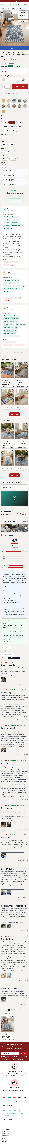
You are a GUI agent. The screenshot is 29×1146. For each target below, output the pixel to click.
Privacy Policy (4, 1057)
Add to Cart (20, 86)
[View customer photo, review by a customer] (5, 528)
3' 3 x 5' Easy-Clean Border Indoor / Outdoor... (21, 382)
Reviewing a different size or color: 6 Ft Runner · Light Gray (14, 971)
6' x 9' (12, 126)
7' (8, 151)
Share (16, 93)
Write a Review (15, 657)
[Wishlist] (25, 4)
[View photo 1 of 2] (3, 824)
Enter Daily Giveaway (8, 1123)
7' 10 (4, 166)
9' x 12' (13, 130)
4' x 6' (19, 122)
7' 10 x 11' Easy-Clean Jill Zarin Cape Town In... (6, 443)
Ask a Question (6, 93)
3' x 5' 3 (12, 122)
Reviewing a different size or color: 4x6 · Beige (12, 796)
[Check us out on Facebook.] (3, 1141)
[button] (14, 13)
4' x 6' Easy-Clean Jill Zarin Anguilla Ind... (21, 443)
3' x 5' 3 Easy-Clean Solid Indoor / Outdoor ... (21, 409)
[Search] (4, 4)
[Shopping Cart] (27, 4)
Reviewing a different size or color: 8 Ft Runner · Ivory (14, 675)
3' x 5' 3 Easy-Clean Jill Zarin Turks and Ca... (6, 1036)
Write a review (18, 60)
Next (24, 1009)
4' (3, 151)
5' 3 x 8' (5, 126)
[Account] (23, 4)
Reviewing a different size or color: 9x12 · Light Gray (14, 716)
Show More (14, 414)
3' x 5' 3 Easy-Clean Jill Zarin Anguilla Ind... (6, 382)
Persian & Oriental (12, 8)
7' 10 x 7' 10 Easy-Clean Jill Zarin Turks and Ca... (21, 470)
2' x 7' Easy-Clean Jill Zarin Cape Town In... (7, 470)
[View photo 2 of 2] (9, 824)
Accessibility (5, 1135)
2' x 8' (11, 144)
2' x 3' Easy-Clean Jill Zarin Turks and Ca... (7, 409)
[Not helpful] (27, 684)
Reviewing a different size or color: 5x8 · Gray (12, 746)
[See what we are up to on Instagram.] (6, 1141)
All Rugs (4, 8)
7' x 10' (20, 126)
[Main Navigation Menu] (2, 4)
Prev (5, 1009)
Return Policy (6, 1133)
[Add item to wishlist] (12, 363)
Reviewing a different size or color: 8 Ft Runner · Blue (14, 995)
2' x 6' (4, 144)
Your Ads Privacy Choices (10, 1113)
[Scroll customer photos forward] (26, 528)
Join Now (23, 1053)
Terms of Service (21, 1059)
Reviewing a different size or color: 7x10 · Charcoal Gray (13, 638)
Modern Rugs (23, 8)
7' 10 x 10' (5, 130)
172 (19, 1009)
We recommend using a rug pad (19, 75)
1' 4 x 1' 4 (5, 137)
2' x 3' (4, 122)
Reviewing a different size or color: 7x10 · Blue (12, 889)
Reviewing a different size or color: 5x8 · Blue (12, 852)
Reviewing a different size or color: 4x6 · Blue (12, 922)
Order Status (6, 1129)
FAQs (3, 1131)
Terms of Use (6, 1110)
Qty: (2, 86)
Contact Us (5, 1127)
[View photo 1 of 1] (3, 679)
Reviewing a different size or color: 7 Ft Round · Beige (14, 820)
